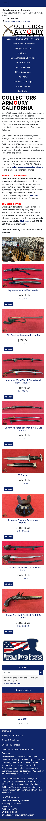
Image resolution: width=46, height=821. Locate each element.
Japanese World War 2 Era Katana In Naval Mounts (23, 381)
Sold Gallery (23, 91)
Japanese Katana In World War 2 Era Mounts (23, 428)
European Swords (23, 48)
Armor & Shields (23, 62)
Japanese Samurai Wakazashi (23, 290)
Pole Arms (23, 77)
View (9, 304)
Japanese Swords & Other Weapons (23, 39)
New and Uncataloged (23, 81)
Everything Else (23, 86)
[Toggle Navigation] (5, 3)
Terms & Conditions (10, 740)
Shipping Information (11, 745)
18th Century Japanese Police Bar (23, 335)
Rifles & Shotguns (23, 72)
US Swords (23, 53)
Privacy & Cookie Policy (12, 735)
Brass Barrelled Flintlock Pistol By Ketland (23, 616)
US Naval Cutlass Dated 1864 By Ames (24, 568)
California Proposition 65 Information (18, 749)
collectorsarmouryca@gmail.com (20, 21)
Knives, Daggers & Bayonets (23, 58)
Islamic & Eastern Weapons (23, 43)
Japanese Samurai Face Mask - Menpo (24, 521)
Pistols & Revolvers (23, 67)
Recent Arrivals (23, 690)
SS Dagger (23, 475)
